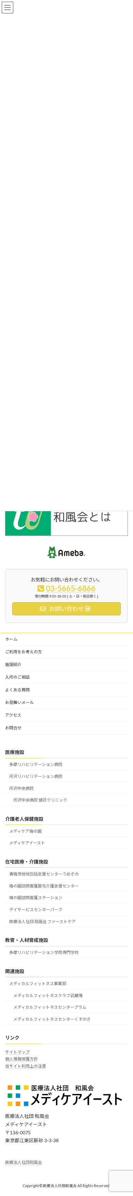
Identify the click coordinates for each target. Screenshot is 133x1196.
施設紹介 (13, 664)
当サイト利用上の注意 (25, 1066)
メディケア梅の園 (25, 830)
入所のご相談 (17, 677)
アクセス (13, 715)
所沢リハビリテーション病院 (35, 776)
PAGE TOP (123, 1153)
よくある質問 (17, 689)
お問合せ (13, 727)
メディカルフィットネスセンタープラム (49, 1007)
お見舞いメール (19, 702)
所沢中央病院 (21, 788)
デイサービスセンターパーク (35, 909)
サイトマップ (17, 1052)
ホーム (11, 639)
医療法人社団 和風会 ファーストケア (42, 921)
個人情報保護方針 (21, 1058)
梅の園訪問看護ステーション (35, 897)
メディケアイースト (27, 842)
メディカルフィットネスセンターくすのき (52, 1019)
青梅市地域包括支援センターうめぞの (44, 874)
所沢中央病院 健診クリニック (40, 800)
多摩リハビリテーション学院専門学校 (44, 952)
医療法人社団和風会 (23, 1162)
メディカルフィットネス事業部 (37, 983)
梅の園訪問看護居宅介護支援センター (44, 885)
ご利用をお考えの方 (23, 651)
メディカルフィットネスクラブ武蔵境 (48, 995)
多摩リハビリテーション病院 (35, 764)
